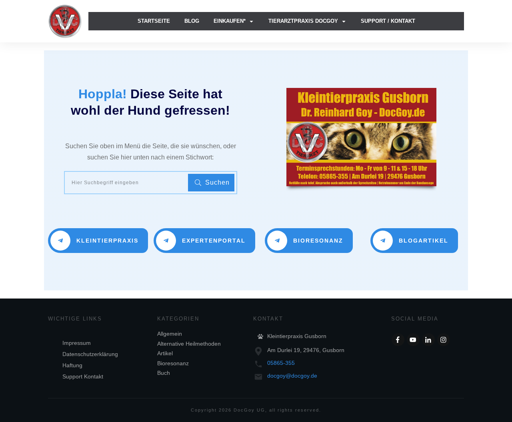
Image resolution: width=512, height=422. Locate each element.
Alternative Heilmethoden (189, 343)
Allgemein (169, 333)
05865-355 (281, 363)
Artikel (165, 353)
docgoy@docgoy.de (292, 375)
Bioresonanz (173, 363)
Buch (163, 373)
